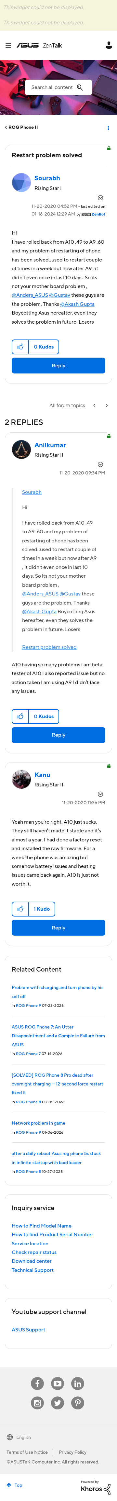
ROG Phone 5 (28, 1171)
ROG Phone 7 (28, 1053)
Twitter (57, 1396)
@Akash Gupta (77, 304)
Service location (30, 1243)
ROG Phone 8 (28, 1102)
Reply (58, 365)
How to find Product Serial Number (52, 1234)
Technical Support (33, 1270)
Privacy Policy (72, 1452)
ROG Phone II (23, 127)
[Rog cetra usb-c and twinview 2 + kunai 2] (95, 405)
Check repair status (34, 1252)
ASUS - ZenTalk (39, 45)
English (23, 1437)
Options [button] (108, 127)
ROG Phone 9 (28, 1005)
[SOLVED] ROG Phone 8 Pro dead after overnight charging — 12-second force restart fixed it (57, 1084)
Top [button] (18, 1485)
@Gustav (59, 295)
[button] (20, 347)
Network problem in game (38, 1123)
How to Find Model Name (42, 1226)
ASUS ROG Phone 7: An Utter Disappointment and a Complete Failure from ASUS (58, 1036)
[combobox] (58, 87)
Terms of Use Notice (27, 1452)
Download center (32, 1261)
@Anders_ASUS (30, 295)
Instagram (37, 1396)
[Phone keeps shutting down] (106, 405)
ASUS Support (28, 1330)
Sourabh (32, 492)
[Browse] (11, 45)
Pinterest (77, 1396)
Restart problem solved (49, 647)
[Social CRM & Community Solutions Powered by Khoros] (95, 1487)
